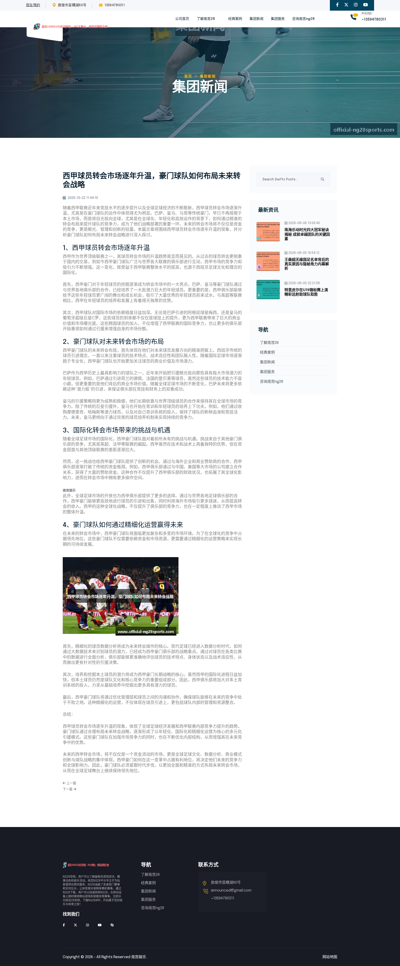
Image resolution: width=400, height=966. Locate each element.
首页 (188, 76)
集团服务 (278, 19)
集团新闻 (256, 19)
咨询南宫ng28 (303, 19)
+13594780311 (374, 20)
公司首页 (182, 19)
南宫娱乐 (138, 957)
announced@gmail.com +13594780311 (231, 894)
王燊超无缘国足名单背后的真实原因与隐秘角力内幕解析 (306, 264)
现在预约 (33, 5)
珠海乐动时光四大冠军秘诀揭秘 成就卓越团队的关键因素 (307, 234)
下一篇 (68, 789)
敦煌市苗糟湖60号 (72, 5)
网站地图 (329, 957)
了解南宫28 (206, 19)
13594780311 (115, 5)
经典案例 (235, 19)
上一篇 (71, 783)
